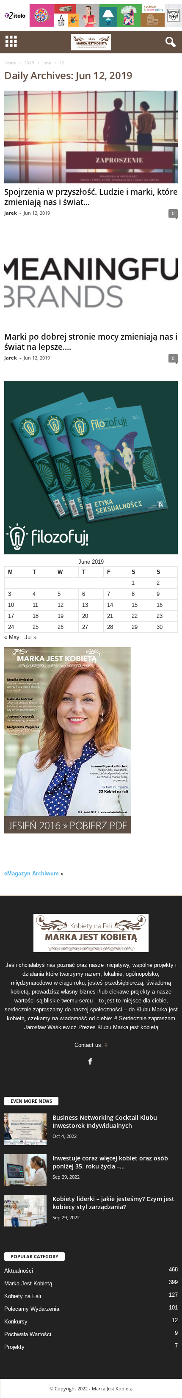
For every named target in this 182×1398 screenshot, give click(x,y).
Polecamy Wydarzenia (31, 1309)
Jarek (10, 213)
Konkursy (16, 1321)
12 (60, 605)
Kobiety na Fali (22, 1296)
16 (160, 605)
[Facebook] (91, 1062)
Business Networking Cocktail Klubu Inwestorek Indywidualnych (104, 1121)
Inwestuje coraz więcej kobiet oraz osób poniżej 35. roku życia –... (110, 1162)
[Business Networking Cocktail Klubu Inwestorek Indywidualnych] (25, 1129)
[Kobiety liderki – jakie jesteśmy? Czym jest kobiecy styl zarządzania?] (25, 1210)
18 (36, 616)
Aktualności (18, 1271)
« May (11, 637)
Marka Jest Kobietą (28, 1283)
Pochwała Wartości (27, 1334)
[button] (169, 42)
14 (110, 605)
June (46, 63)
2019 (29, 63)
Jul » (30, 637)
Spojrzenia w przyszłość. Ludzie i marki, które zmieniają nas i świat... (91, 197)
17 (11, 616)
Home (10, 63)
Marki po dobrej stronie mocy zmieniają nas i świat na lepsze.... (90, 341)
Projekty (14, 1347)
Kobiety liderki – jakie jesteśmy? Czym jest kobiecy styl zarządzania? (113, 1203)
